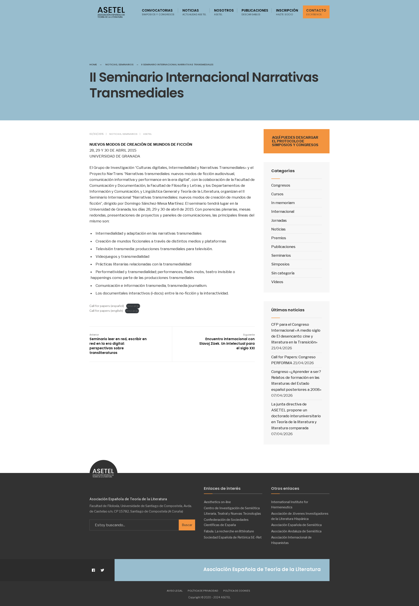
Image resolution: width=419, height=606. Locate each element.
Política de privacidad (203, 590)
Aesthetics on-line (217, 502)
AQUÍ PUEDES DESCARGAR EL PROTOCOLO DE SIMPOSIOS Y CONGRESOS (295, 141)
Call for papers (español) (106, 306)
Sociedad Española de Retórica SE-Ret (233, 537)
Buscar (187, 525)
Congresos (280, 185)
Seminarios (126, 64)
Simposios (280, 264)
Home (93, 64)
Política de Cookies (236, 590)
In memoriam (283, 203)
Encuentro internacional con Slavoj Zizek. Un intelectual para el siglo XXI (227, 341)
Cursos (277, 194)
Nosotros (224, 12)
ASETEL (147, 134)
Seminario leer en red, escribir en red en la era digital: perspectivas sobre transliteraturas (118, 344)
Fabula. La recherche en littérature (229, 531)
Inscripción (287, 12)
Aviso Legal (175, 590)
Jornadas (279, 220)
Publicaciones (255, 12)
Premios (278, 238)
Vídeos (277, 282)
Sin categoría (282, 273)
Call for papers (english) (106, 310)
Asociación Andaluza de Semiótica (296, 531)
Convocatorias (158, 12)
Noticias (194, 12)
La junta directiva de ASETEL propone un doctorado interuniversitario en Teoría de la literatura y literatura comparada (296, 416)
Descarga (133, 306)
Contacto (316, 12)
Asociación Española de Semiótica (296, 525)
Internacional (282, 211)
